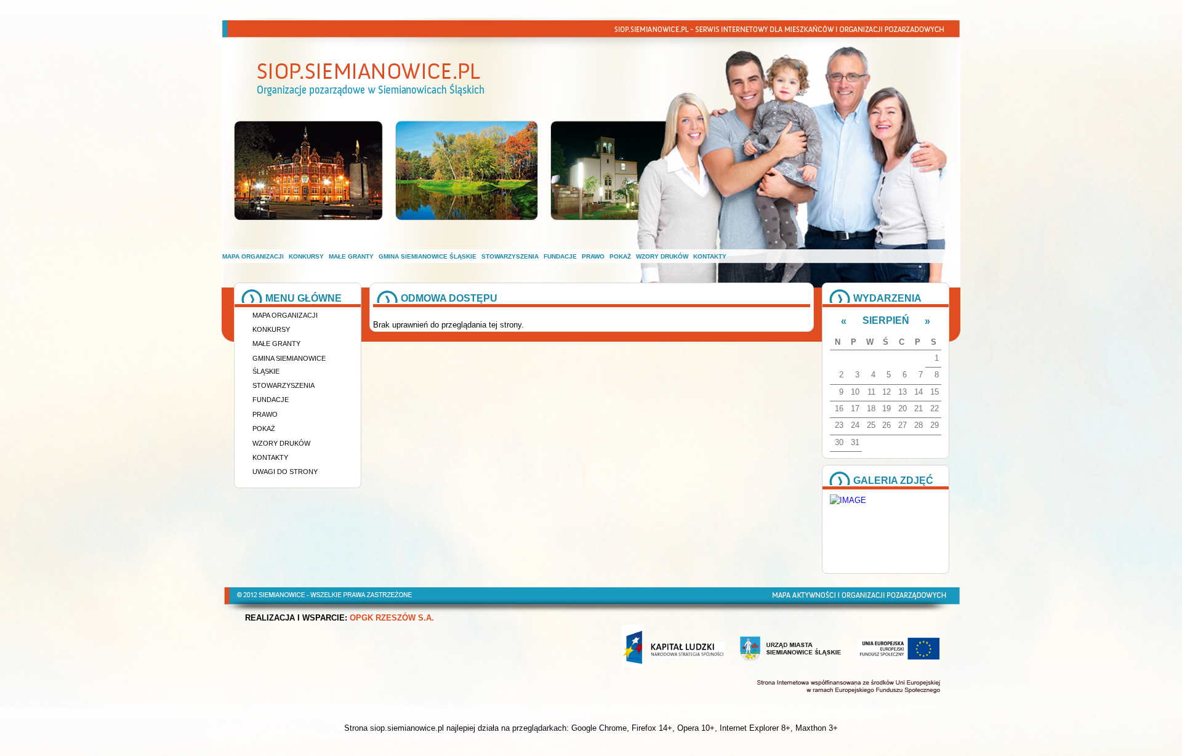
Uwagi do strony (285, 471)
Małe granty (351, 256)
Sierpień (885, 320)
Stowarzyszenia (510, 256)
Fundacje (560, 256)
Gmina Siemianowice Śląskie (427, 256)
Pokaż (620, 256)
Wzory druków (662, 256)
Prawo (593, 256)
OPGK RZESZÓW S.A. (392, 618)
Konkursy (306, 256)
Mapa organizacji (253, 256)
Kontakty (709, 256)
